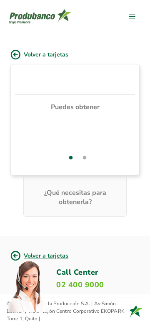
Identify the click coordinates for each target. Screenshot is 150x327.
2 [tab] (84, 158)
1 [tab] (71, 158)
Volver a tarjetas (46, 55)
